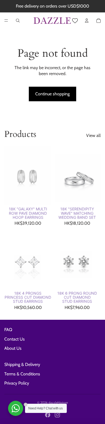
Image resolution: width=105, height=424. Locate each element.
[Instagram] (57, 415)
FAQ (8, 329)
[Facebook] (47, 415)
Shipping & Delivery (22, 364)
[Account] (87, 20)
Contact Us (14, 339)
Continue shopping (52, 93)
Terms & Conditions (22, 373)
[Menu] (6, 20)
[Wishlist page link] (75, 20)
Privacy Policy (16, 383)
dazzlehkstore (58, 403)
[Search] (18, 20)
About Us (13, 348)
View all (93, 135)
